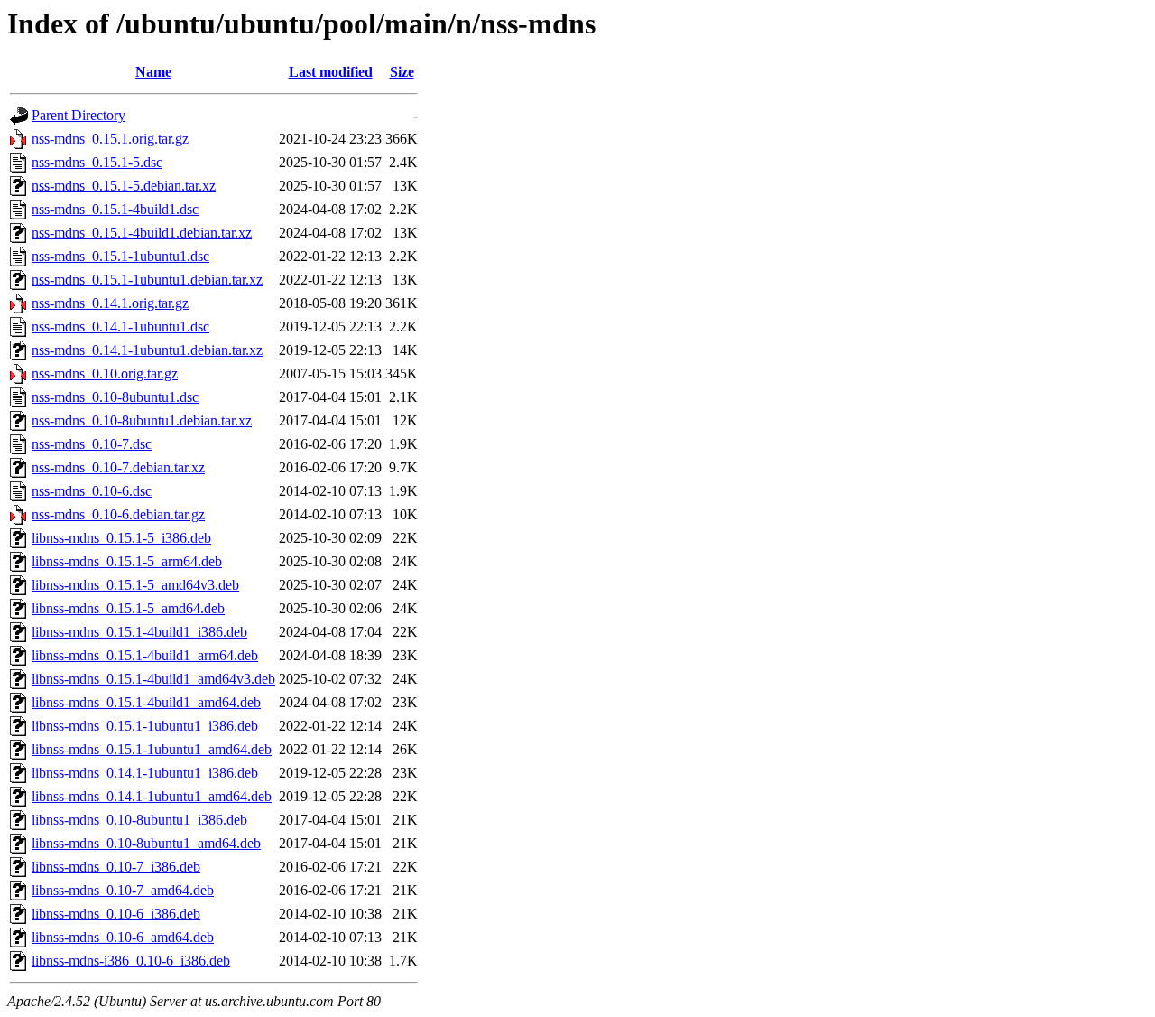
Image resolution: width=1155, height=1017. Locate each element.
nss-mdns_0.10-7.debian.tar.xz (118, 467)
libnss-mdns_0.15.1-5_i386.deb (121, 538)
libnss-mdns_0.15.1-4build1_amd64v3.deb (153, 678)
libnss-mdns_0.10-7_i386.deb (116, 866)
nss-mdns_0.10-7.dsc (92, 444)
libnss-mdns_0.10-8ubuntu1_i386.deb (139, 819)
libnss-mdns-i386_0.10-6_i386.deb (131, 960)
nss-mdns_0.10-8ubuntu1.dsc (115, 397)
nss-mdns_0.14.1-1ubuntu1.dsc (120, 326)
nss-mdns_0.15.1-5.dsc (97, 162)
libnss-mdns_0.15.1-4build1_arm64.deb (145, 655)
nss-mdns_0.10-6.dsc (92, 491)
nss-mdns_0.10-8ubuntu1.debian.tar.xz (142, 420)
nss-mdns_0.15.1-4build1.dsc (115, 209)
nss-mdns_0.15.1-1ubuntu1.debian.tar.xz (147, 279)
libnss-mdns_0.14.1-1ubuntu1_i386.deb (145, 772)
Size (402, 71)
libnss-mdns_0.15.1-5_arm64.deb (127, 561)
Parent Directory (78, 115)
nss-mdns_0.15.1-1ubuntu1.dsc (120, 256)
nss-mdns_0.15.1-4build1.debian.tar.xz (142, 232)
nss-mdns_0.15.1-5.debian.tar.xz (124, 185)
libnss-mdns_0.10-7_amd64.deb (123, 890)
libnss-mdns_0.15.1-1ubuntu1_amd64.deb (152, 749)
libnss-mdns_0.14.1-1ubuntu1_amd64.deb (152, 796)
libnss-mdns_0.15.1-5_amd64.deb (128, 608)
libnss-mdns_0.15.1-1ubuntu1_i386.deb (145, 725)
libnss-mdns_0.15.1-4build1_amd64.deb (146, 702)
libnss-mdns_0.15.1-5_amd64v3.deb (135, 584)
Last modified (331, 71)
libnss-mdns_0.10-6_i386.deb (116, 913)
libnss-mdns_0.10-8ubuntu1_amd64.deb (146, 843)
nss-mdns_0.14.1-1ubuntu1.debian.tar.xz (147, 350)
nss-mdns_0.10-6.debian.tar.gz (118, 514)
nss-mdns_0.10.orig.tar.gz (105, 373)
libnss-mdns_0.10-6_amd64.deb (123, 937)
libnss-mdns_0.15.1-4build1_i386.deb (139, 631)
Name (153, 71)
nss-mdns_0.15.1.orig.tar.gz (110, 138)
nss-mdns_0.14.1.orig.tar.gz (110, 303)
